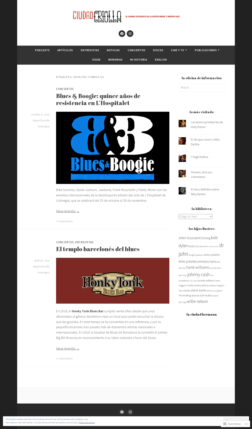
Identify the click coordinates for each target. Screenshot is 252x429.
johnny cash (198, 274)
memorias (115, 59)
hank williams (197, 267)
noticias (113, 50)
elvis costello (212, 255)
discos (158, 50)
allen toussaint (190, 237)
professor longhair (217, 285)
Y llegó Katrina (199, 157)
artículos (65, 50)
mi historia (138, 59)
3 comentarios (64, 221)
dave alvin (204, 246)
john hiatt (183, 275)
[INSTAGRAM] (130, 412)
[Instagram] (130, 33)
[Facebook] (122, 33)
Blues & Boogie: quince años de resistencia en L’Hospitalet (98, 99)
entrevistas (90, 50)
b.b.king (205, 238)
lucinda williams (206, 280)
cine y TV (177, 50)
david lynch (214, 246)
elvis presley (188, 261)
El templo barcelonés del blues (97, 249)
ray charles (184, 290)
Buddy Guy (193, 246)
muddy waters (194, 285)
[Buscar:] (202, 87)
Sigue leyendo (68, 211)
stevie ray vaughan (214, 290)
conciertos (136, 50)
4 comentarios (64, 358)
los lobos (193, 281)
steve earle (198, 290)
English (161, 59)
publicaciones (206, 50)
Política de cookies (87, 422)
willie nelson (197, 301)
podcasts (42, 50)
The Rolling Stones (189, 295)
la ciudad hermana (202, 314)
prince (204, 285)
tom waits (206, 295)
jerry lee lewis (215, 267)
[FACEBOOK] (122, 412)
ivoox (96, 59)
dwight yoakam (196, 255)
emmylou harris (206, 261)
